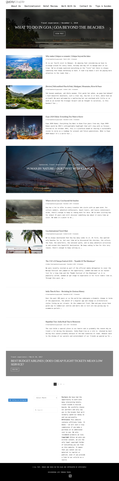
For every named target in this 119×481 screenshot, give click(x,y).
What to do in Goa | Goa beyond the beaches (62, 201)
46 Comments (74, 324)
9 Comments (77, 294)
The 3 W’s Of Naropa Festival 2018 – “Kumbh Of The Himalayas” (70, 261)
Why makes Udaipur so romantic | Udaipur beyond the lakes (68, 56)
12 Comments (80, 264)
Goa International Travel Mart (57, 231)
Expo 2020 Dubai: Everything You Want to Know (64, 117)
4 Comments (74, 59)
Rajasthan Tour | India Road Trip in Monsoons (63, 322)
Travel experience (51, 59)
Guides (48, 264)
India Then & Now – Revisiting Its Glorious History (65, 291)
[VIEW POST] (24, 67)
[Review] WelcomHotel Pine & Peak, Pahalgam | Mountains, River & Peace (74, 86)
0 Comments (75, 89)
